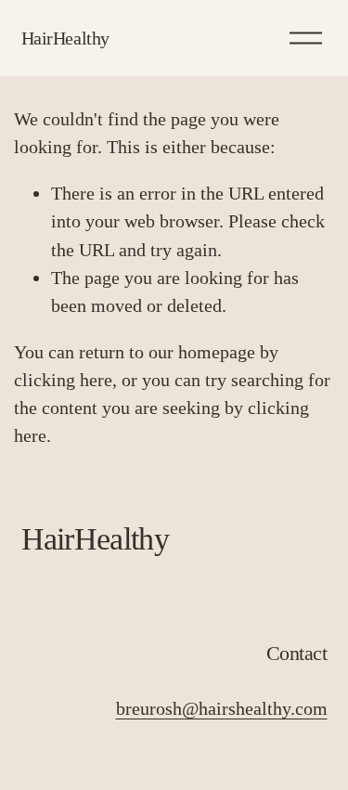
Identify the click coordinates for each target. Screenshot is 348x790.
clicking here (63, 379)
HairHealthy (65, 38)
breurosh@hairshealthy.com (222, 708)
